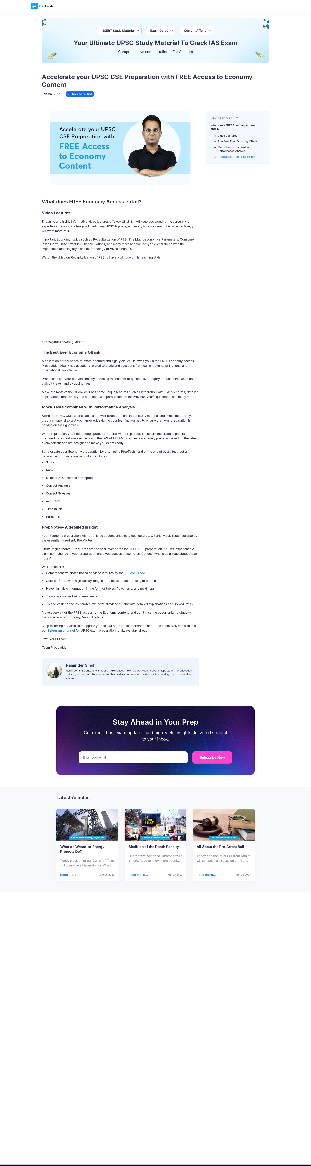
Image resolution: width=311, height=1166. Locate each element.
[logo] (43, 9)
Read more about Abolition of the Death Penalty (137, 875)
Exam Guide (159, 31)
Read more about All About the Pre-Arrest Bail (205, 875)
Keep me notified (82, 94)
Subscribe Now (212, 757)
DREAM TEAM (134, 573)
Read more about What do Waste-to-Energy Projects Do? (69, 875)
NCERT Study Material (118, 31)
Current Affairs (195, 31)
